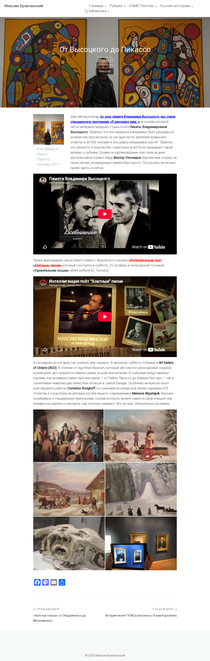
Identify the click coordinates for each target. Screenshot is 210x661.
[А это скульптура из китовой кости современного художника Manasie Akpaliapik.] (69, 543)
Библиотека (97, 11)
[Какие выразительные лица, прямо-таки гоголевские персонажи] (68, 435)
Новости (104, 71)
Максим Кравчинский (23, 5)
